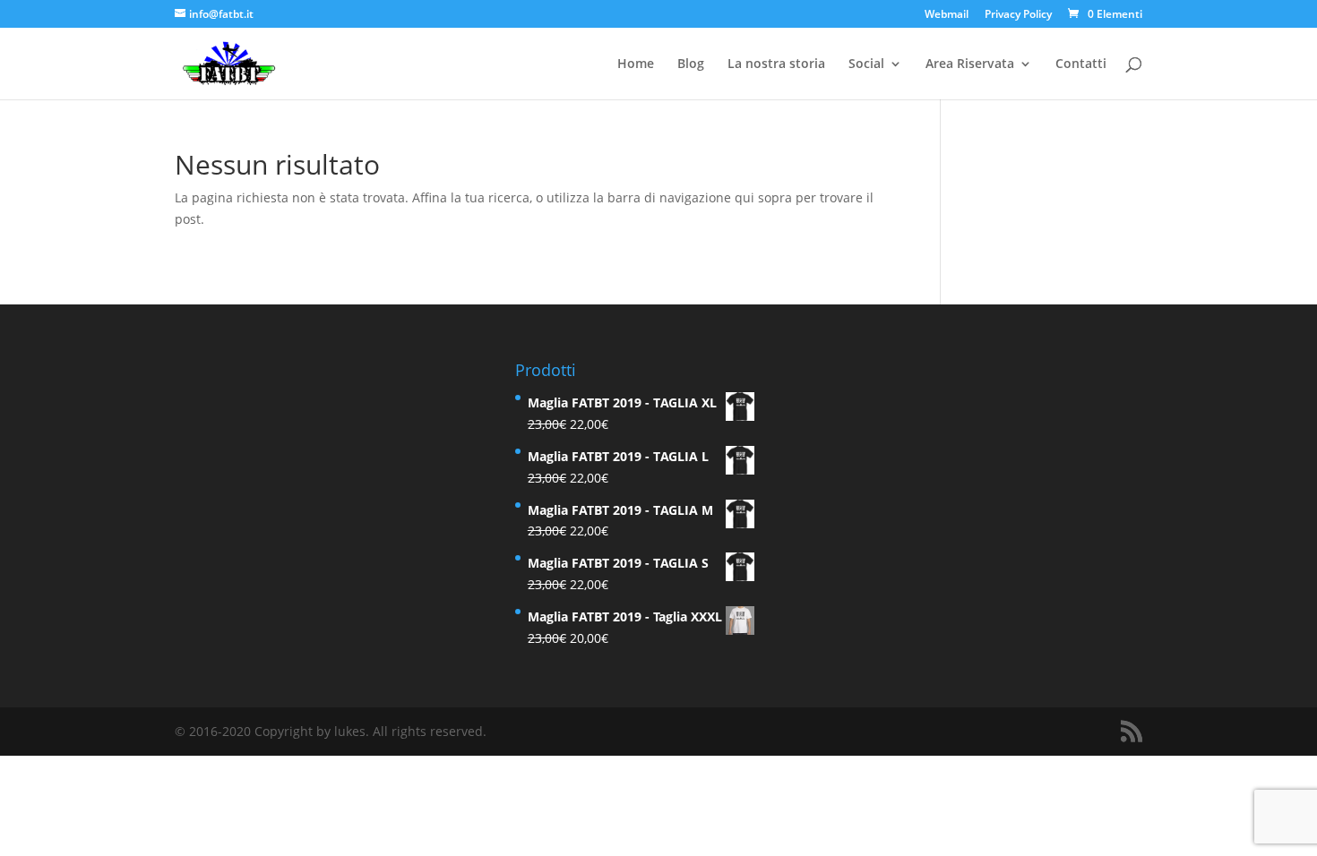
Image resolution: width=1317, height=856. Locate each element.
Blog (690, 64)
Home (635, 64)
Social (866, 64)
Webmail (946, 15)
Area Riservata (969, 64)
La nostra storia (776, 64)
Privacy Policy (1018, 15)
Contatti (1080, 64)
